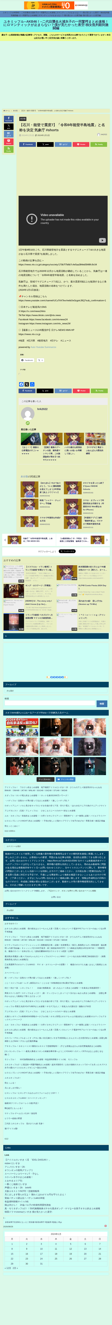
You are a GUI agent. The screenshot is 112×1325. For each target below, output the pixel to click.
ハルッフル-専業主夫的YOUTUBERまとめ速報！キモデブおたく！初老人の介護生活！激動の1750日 (48, 1006)
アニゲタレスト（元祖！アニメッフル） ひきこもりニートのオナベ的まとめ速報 (40, 811)
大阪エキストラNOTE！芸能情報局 (22, 1191)
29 (12, 1264)
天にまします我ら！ (13, 1088)
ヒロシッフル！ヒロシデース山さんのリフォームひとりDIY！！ (32, 1093)
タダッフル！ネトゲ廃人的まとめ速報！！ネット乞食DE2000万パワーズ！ (37, 795)
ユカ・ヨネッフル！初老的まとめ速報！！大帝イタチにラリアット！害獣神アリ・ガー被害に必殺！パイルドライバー (55, 816)
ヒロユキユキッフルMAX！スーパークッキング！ (26, 1098)
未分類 (23, 119)
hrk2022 (104, 134)
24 (41, 1259)
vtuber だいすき (12, 1163)
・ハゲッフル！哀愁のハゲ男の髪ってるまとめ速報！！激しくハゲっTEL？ (37, 801)
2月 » (15, 1268)
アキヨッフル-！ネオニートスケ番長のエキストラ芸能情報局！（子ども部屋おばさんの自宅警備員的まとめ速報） (54, 1046)
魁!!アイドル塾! (11, 1128)
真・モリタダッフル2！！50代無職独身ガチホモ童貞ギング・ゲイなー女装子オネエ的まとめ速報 (52, 1208)
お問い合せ (56, 897)
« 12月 (8, 1268)
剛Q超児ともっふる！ (14, 1108)
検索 (7, 698)
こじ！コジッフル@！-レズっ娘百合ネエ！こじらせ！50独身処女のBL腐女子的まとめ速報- (44, 983)
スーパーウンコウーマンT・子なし (22, 1174)
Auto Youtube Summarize (43, 347)
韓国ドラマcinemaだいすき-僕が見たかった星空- (28, 1212)
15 (12, 1254)
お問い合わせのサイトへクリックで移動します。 (26, 891)
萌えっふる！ (10, 1083)
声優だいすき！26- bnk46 (18, 1187)
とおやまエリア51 (13, 1181)
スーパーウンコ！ (12, 973)
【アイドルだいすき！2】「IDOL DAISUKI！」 (28, 1160)
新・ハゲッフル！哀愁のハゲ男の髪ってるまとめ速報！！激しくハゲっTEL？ (38, 978)
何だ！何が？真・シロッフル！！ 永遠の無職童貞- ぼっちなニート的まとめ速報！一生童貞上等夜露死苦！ (53, 988)
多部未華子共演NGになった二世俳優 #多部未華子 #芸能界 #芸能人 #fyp (33, 1222)
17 (41, 1254)
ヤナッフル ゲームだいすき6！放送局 (21, 1113)
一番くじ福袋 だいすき (16, 1184)
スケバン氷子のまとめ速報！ (19, 1177)
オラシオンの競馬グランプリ (19, 1170)
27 (85, 1259)
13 (85, 1249)
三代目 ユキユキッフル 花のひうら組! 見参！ (25, 1123)
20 (85, 1254)
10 (41, 1249)
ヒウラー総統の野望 (13, 1118)
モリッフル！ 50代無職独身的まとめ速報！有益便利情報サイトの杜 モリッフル (41, 1059)
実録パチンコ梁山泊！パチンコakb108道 (25, 1198)
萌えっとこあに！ (12, 826)
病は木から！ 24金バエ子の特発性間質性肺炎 (28, 1205)
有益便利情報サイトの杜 (17, 1201)
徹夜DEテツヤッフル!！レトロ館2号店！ (22, 1103)
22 (12, 1259)
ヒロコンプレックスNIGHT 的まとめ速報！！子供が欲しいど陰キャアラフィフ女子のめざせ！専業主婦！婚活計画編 (55, 821)
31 (41, 1264)
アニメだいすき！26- (15, 1167)
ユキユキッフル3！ (13, 1078)
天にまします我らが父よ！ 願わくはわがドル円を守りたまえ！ (35, 1194)
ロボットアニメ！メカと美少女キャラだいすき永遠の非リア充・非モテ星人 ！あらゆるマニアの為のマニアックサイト (56, 1001)
